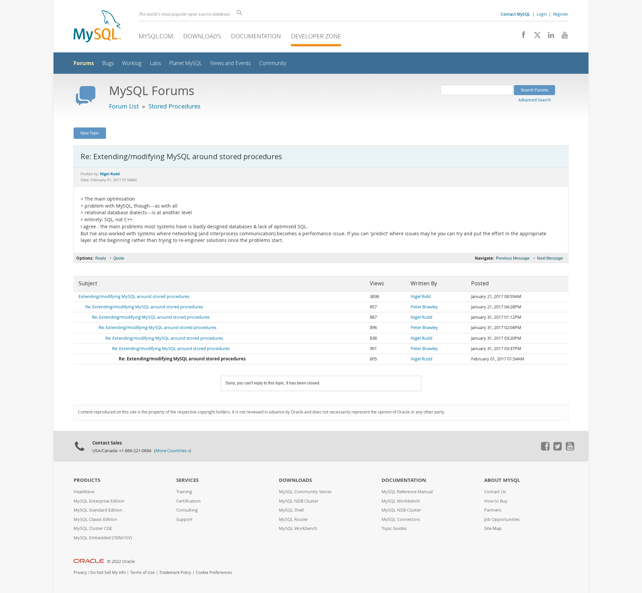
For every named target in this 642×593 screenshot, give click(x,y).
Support (184, 519)
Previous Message (513, 258)
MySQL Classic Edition (95, 519)
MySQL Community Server (305, 492)
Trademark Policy (175, 572)
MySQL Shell (291, 510)
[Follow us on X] (535, 36)
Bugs (108, 63)
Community (272, 63)
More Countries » (172, 451)
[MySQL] (97, 26)
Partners (492, 510)
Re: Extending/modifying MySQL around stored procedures (144, 307)
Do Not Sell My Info (108, 572)
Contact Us (495, 492)
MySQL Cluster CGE (93, 528)
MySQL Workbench (298, 528)
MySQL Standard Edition (98, 510)
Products (87, 480)
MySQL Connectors (401, 519)
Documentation (256, 36)
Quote (118, 258)
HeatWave (84, 492)
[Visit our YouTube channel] (562, 36)
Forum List (124, 106)
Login (542, 14)
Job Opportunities (502, 519)
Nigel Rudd (421, 317)
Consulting (187, 510)
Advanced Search (534, 99)
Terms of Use (142, 572)
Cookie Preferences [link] (214, 572)
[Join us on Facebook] (521, 36)
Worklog (131, 63)
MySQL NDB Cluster (298, 501)
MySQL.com (156, 36)
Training (184, 492)
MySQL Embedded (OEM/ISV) (103, 538)
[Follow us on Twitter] (557, 449)
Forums (84, 63)
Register (560, 14)
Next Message (550, 258)
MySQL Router (293, 519)
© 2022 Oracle (121, 561)
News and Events (230, 63)
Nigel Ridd (421, 296)
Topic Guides (394, 528)
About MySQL (502, 480)
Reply (100, 258)
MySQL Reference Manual (407, 492)
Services (187, 480)
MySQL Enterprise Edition (99, 501)
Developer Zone (316, 36)
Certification (188, 501)
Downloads (202, 36)
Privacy (80, 572)
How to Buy (496, 501)
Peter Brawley (424, 307)
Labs (155, 63)
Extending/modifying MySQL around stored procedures (134, 296)
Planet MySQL (185, 63)
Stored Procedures (174, 106)
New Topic (89, 132)
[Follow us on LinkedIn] (548, 36)
